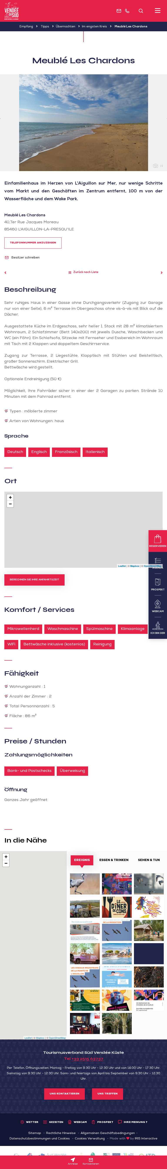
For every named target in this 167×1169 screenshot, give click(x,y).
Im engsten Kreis (94, 26)
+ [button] (10, 497)
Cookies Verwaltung (90, 1138)
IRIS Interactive (146, 1138)
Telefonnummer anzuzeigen (33, 243)
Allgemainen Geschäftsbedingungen (108, 1133)
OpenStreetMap (153, 566)
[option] (83, 122)
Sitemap (34, 1133)
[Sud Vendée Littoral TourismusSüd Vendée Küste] (11, 11)
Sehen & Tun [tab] (149, 860)
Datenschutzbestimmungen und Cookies (40, 1138)
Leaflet (122, 566)
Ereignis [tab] (82, 860)
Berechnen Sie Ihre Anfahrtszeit (34, 580)
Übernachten (65, 26)
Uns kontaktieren (64, 1094)
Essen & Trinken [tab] (114, 860)
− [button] (10, 504)
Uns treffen (107, 1094)
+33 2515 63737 (87, 1058)
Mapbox (134, 566)
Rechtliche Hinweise (61, 1133)
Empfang (26, 26)
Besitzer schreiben (25, 257)
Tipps (45, 26)
